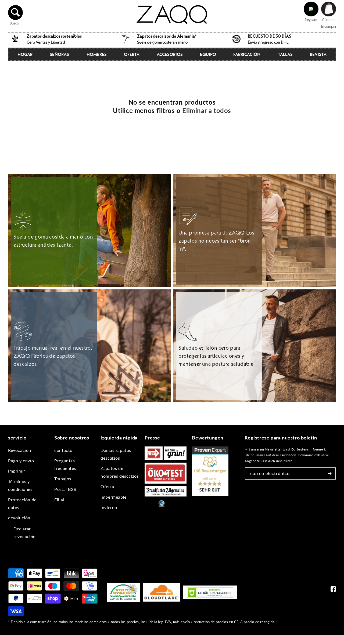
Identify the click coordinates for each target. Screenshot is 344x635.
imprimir (16, 470)
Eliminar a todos (206, 110)
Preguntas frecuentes (65, 464)
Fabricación (246, 54)
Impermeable (114, 496)
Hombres (97, 54)
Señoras (59, 54)
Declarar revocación (24, 532)
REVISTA (318, 54)
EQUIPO (208, 54)
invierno (109, 507)
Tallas (285, 54)
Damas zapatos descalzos (116, 454)
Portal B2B (65, 489)
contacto (63, 450)
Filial (59, 499)
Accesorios (170, 54)
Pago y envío (21, 460)
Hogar (25, 54)
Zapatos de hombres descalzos (120, 472)
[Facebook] (333, 590)
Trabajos (62, 478)
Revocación (19, 450)
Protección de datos (22, 503)
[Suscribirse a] (330, 473)
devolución (19, 517)
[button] (16, 12)
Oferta (131, 54)
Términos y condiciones (20, 485)
